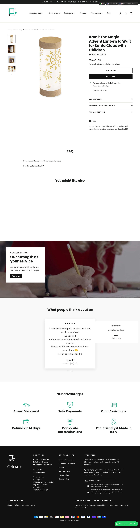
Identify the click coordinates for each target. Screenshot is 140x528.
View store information (100, 90)
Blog (109, 13)
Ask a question (97, 112)
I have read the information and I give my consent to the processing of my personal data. (106, 485)
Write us (16, 276)
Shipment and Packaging (102, 106)
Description (95, 99)
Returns (61, 467)
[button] (102, 3)
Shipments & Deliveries (67, 463)
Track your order (65, 471)
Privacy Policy (64, 475)
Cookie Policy (64, 479)
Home (9, 30)
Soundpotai (69, 13)
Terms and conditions (66, 460)
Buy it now (110, 76)
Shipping (101, 64)
